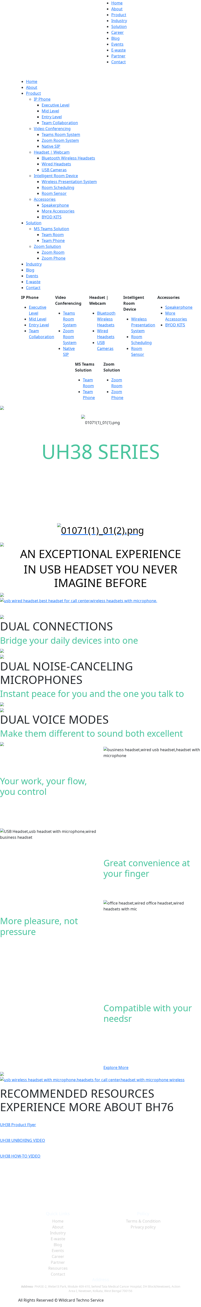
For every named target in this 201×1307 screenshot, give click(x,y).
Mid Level (50, 111)
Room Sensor (54, 193)
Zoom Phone (53, 258)
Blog (115, 38)
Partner (118, 56)
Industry (119, 20)
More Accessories (58, 211)
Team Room (53, 234)
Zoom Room (53, 252)
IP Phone (42, 99)
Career (117, 32)
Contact (118, 62)
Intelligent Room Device (56, 175)
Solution (119, 26)
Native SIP (51, 146)
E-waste (118, 50)
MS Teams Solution (51, 228)
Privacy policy (143, 1227)
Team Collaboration (60, 122)
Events (117, 44)
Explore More (115, 1067)
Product (118, 14)
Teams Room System (61, 134)
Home (117, 3)
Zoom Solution (47, 246)
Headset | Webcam (52, 152)
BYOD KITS (52, 217)
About (117, 9)
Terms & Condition (143, 1221)
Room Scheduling (58, 187)
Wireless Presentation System (69, 181)
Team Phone (53, 240)
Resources (58, 1268)
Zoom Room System (60, 140)
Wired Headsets (56, 164)
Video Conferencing (52, 128)
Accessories (45, 199)
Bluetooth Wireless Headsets (68, 158)
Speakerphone (55, 205)
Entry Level (52, 117)
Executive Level (55, 105)
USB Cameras (54, 170)
